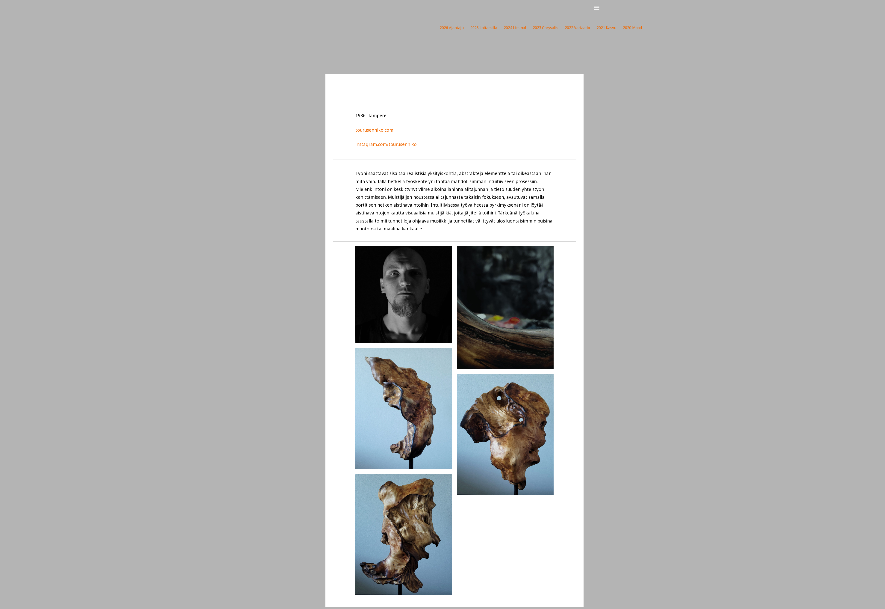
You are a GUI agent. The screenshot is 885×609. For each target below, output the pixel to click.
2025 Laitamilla (483, 27)
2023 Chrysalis (545, 27)
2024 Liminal (515, 27)
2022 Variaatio (577, 27)
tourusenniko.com (374, 130)
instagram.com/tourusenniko (386, 144)
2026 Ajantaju (452, 27)
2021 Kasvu (606, 27)
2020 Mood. (633, 27)
